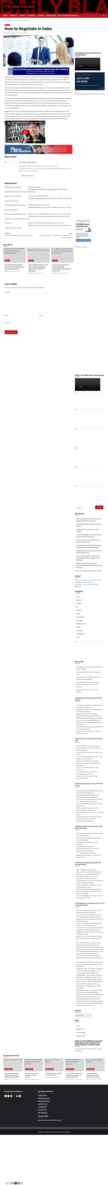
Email (41, 315)
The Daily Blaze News (10, 32)
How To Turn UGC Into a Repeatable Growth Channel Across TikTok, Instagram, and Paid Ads (89, 938)
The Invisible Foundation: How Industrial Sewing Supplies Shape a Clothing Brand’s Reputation (88, 558)
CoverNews (59, 1132)
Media (78, 613)
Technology (79, 630)
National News (80, 617)
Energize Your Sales (34, 187)
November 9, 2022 (21, 32)
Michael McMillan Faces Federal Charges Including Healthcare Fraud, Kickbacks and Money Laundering (88, 748)
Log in (78, 1025)
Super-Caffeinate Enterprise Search (86, 870)
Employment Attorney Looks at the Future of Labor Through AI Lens (89, 551)
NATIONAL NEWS (51, 16)
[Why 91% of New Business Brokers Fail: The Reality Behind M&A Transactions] (13, 1064)
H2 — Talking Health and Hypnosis (86, 853)
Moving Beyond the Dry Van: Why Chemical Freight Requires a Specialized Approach (88, 546)
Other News (79, 620)
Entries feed (79, 1029)
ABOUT (5, 16)
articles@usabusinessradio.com (88, 580)
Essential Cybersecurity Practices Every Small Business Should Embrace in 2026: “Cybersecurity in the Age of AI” (89, 819)
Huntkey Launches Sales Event (38, 196)
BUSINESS (41, 16)
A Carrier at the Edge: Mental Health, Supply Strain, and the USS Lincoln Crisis (88, 536)
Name (7, 315)
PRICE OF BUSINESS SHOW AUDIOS (68, 16)
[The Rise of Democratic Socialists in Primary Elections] (33, 1064)
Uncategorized (80, 634)
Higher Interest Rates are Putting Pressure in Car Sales (46, 223)
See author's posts (28, 175)
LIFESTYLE (22, 16)
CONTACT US (13, 16)
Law (77, 607)
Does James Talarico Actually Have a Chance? (89, 570)
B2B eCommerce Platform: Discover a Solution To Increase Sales (49, 214)
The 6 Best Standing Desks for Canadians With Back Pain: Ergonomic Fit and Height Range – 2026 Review (89, 964)
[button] (104, 15)
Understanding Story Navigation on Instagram (89, 718)
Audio (78, 596)
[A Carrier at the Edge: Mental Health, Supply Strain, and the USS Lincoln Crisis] (74, 1064)
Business (7, 25)
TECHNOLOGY (32, 16)
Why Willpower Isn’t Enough (84, 846)
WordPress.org (80, 1036)
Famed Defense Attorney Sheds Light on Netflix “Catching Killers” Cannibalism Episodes (87, 684)
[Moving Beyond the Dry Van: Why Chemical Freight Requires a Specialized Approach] (14, 255)
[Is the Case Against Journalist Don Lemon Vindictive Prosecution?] (95, 1064)
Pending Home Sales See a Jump (38, 205)
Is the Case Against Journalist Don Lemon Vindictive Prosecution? (88, 541)
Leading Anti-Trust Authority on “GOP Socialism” (87, 530)
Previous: (18, 234)
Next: (55, 235)
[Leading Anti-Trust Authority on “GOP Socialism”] (54, 1064)
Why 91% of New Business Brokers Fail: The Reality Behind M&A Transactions (88, 520)
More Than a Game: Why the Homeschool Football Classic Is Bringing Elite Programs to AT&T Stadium (89, 722)
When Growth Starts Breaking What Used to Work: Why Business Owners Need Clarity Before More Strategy (89, 891)
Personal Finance (81, 623)
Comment (8, 292)
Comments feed (80, 1032)
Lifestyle (78, 610)
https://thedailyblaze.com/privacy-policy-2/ (50, 1120)
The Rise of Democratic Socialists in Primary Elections (88, 525)
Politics (78, 627)
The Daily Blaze (42, 1107)
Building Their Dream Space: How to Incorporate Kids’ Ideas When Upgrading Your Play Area (89, 565)
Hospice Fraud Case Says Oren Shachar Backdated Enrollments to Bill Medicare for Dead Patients (88, 763)
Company (79, 603)
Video (78, 637)
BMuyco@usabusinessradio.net (83, 584)
